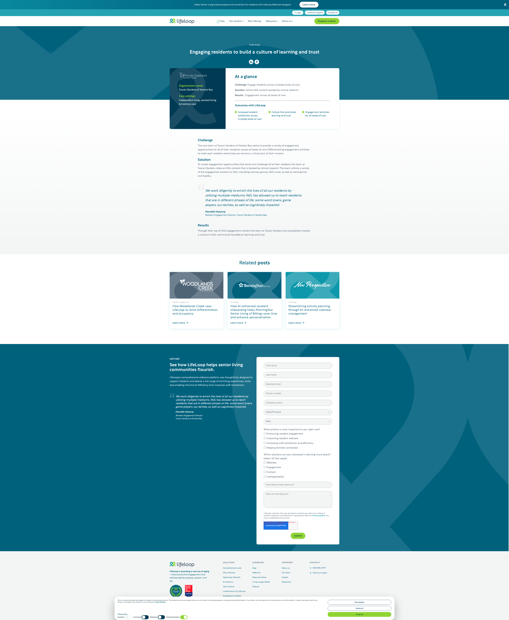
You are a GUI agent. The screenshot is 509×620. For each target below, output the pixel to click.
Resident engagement (180, 302)
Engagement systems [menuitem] (232, 596)
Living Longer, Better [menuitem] (261, 582)
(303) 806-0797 (319, 568)
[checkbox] (298, 441)
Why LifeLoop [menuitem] (254, 21)
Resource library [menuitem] (259, 577)
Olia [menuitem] (222, 21)
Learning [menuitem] (258, 563)
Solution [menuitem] (229, 563)
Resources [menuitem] (271, 21)
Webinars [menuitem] (256, 573)
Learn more (309, 5)
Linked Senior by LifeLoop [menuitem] (234, 591)
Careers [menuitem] (285, 577)
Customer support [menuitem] (315, 13)
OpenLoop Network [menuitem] (231, 577)
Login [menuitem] (299, 13)
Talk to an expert (320, 573)
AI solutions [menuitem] (228, 582)
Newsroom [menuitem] (286, 582)
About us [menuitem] (286, 21)
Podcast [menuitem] (255, 587)
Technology (234, 302)
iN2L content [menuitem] (228, 587)
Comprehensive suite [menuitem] (232, 568)
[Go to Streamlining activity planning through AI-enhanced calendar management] (312, 285)
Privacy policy (318, 516)
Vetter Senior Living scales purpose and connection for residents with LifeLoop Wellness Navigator (242, 5)
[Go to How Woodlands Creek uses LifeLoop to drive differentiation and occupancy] (196, 285)
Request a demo (327, 21)
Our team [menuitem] (286, 573)
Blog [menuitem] (254, 568)
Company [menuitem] (287, 563)
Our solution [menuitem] (235, 21)
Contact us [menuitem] (332, 13)
